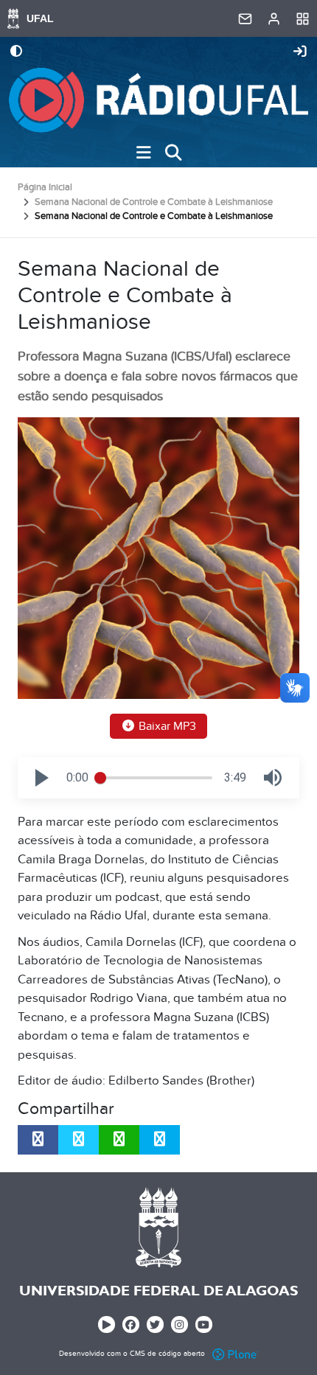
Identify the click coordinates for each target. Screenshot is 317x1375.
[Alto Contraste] (16, 52)
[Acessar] (300, 52)
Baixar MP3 (166, 726)
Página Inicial (45, 187)
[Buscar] (173, 152)
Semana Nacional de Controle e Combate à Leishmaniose (154, 202)
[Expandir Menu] (143, 152)
